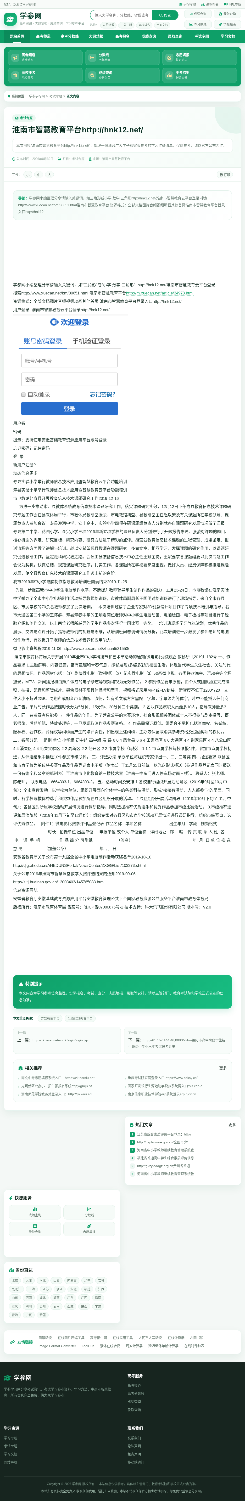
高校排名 (212, 4)
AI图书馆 (196, 1338)
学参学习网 (37, 96)
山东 (15, 1297)
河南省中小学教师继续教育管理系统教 (165, 1174)
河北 (42, 1280)
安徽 (73, 1289)
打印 (226, 175)
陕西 (84, 1306)
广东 (70, 1297)
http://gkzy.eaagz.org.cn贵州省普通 (163, 1166)
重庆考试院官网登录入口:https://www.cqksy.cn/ (163, 1078)
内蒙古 (72, 1280)
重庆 (15, 1306)
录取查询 (229, 14)
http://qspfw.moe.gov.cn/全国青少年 (163, 1142)
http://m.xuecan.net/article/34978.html (160, 293)
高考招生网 (98, 1338)
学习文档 (162, 25)
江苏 (46, 1289)
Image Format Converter (57, 1346)
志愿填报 (108, 25)
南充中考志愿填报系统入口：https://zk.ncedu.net (58, 1078)
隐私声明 (134, 1446)
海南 (98, 1297)
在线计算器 (176, 1338)
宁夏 (29, 1315)
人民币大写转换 (150, 1338)
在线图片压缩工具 (71, 1338)
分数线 (89, 1215)
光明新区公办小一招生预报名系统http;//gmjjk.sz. (57, 1086)
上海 (32, 1289)
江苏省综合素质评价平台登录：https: (164, 1134)
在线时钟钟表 (194, 1346)
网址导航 (235, 4)
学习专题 (190, 4)
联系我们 (134, 1438)
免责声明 (134, 1454)
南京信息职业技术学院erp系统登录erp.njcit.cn (162, 1094)
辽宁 (87, 1280)
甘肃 (98, 1306)
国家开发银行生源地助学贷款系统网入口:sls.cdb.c (165, 1086)
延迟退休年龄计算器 (163, 1346)
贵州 (42, 1306)
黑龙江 (16, 1289)
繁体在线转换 (110, 1346)
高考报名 (122, 36)
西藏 (70, 1306)
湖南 (56, 1297)
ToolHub (88, 1346)
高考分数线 (70, 36)
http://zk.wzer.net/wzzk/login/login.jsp (60, 1040)
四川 (29, 1306)
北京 (15, 1280)
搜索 (167, 15)
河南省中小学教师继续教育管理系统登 (165, 1150)
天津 (29, 1280)
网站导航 (10, 1462)
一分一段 (126, 25)
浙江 (59, 1289)
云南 (56, 1306)
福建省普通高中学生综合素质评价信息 (165, 1158)
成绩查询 (200, 14)
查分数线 (200, 24)
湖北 (42, 1297)
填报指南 (229, 24)
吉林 (101, 1280)
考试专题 (202, 36)
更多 (223, 1068)
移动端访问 (136, 1462)
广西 (84, 1297)
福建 (87, 1289)
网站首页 (17, 36)
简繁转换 (45, 1338)
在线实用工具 (123, 1338)
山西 (56, 1280)
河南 (29, 1297)
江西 (101, 1289)
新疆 (42, 1315)
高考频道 (43, 36)
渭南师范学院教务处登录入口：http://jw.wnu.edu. (58, 1094)
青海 (15, 1315)
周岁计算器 (134, 1346)
